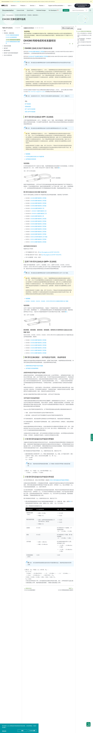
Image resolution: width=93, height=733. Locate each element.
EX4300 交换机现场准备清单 (12, 35)
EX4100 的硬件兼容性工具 (37, 208)
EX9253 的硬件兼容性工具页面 (38, 242)
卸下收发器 (28, 104)
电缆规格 (28, 154)
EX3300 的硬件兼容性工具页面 (38, 203)
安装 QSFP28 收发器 (30, 111)
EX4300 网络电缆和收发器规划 (13, 39)
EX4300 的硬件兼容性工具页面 (36, 51)
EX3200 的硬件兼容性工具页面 (38, 200)
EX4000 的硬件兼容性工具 (37, 216)
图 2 (66, 311)
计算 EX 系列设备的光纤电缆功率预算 (84, 42)
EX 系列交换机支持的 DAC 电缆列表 (35, 156)
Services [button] (32, 5)
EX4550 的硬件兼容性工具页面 (38, 229)
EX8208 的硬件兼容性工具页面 (38, 234)
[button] (88, 724)
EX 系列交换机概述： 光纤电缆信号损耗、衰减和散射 (84, 39)
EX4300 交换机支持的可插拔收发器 (84, 31)
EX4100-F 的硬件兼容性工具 (39, 211)
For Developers (54, 10)
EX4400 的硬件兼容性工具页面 (38, 223)
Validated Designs (41, 10)
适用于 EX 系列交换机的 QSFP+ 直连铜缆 (84, 36)
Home (3, 15)
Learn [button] (69, 5)
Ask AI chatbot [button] (16, 1)
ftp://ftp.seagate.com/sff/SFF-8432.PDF (51, 254)
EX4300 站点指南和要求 (11, 37)
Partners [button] (41, 5)
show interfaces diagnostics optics (36, 91)
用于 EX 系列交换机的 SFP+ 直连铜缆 (84, 33)
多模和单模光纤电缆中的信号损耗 (34, 365)
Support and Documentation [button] (55, 5)
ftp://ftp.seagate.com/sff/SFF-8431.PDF (49, 252)
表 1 (70, 501)
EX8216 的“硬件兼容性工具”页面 (39, 236)
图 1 (59, 167)
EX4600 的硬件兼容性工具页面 (38, 231)
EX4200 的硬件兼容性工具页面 (38, 218)
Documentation (8, 10)
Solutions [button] (13, 5)
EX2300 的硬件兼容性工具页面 (38, 198)
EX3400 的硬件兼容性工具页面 (38, 205)
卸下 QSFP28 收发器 (30, 109)
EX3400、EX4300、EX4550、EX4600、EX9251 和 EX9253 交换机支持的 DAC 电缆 (47, 301)
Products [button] (22, 5)
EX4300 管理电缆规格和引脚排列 (13, 42)
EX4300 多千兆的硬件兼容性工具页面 (38, 56)
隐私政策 (4, 731)
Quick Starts (30, 10)
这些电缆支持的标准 (31, 159)
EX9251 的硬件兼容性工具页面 (38, 239)
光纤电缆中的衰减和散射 (32, 368)
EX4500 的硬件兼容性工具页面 (38, 226)
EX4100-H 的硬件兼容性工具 (39, 213)
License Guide (20, 10)
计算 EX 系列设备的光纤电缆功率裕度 (84, 46)
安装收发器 (28, 106)
